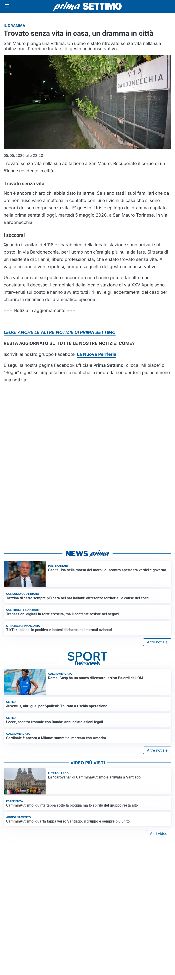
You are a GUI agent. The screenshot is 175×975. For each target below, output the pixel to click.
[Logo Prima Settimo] (87, 6)
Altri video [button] (158, 833)
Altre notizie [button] (157, 642)
